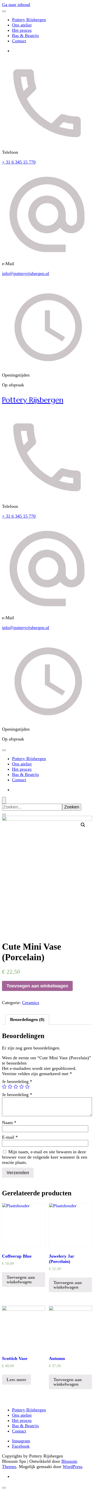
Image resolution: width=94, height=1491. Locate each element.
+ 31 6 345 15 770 (19, 162)
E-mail (10, 1137)
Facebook (21, 1446)
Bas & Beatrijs (25, 35)
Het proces (22, 30)
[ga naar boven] (4, 1487)
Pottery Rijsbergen (29, 19)
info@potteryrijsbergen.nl (25, 273)
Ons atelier (22, 24)
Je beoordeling (17, 1081)
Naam (9, 1122)
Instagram (21, 1440)
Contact (19, 40)
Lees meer (16, 1379)
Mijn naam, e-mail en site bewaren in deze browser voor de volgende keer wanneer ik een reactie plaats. (44, 1157)
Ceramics (30, 1002)
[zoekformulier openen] (4, 800)
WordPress (72, 1466)
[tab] (27, 1019)
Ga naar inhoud (16, 4)
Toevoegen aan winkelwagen (37, 985)
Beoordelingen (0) (27, 1019)
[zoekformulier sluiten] (4, 814)
